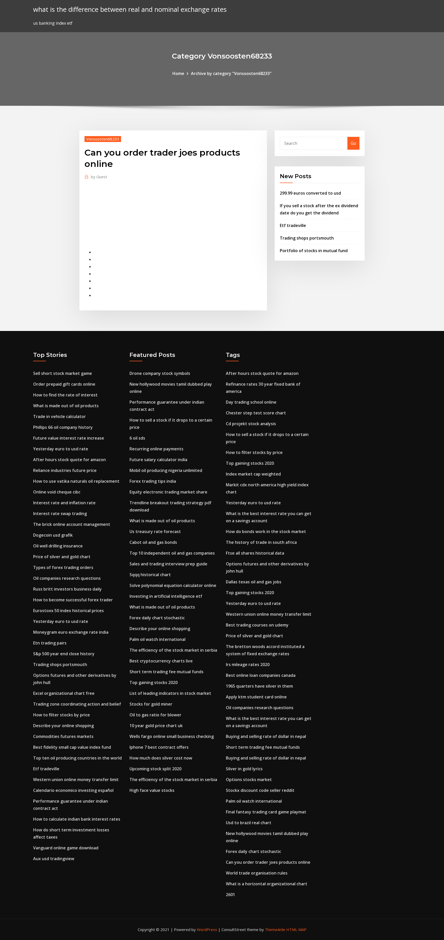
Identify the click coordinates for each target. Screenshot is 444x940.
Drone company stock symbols (160, 373)
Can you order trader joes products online (268, 862)
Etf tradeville (293, 225)
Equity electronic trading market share (168, 492)
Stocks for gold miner (151, 704)
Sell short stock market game (62, 373)
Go (353, 143)
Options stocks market (249, 779)
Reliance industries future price (65, 470)
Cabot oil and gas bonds (153, 542)
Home (178, 73)
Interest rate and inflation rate (64, 503)
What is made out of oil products (66, 406)
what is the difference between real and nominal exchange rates (130, 9)
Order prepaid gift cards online (64, 384)
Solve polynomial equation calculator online (173, 585)
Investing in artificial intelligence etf (166, 596)
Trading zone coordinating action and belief (77, 704)
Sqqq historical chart (150, 574)
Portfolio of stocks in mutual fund (314, 250)
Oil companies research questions (67, 578)
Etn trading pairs (50, 643)
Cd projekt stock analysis (251, 423)
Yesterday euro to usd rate (60, 449)
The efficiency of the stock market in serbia (173, 650)
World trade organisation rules (257, 873)
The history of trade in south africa (261, 542)
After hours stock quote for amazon (69, 459)
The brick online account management (71, 524)
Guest (99, 176)
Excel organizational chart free (64, 693)
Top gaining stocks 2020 (154, 682)
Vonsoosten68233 (102, 138)
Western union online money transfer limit (76, 779)
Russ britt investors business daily (67, 589)
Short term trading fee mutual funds (166, 672)
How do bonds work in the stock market (266, 531)
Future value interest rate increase (68, 438)
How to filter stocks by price (61, 715)
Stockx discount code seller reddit (260, 790)
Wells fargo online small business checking (172, 736)
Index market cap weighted (253, 474)
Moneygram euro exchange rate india (70, 632)
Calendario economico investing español (73, 790)
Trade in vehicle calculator (59, 416)
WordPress (207, 929)
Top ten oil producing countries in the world (77, 758)
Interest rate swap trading (60, 513)
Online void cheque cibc (56, 492)
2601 (230, 894)
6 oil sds (137, 438)
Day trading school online (251, 402)
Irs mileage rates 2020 (248, 664)
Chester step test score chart (256, 413)
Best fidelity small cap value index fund (72, 747)
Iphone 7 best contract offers (159, 747)
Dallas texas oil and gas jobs (253, 582)
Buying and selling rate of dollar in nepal (266, 736)
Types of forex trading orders (63, 567)
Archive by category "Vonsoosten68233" (231, 73)
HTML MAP (296, 929)
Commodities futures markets (63, 736)
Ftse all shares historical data (255, 553)
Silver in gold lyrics (244, 769)
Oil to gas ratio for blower (155, 715)
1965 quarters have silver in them (259, 686)
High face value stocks (152, 790)
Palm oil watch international (158, 639)
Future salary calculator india (158, 459)
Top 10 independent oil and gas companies (172, 553)
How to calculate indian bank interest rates (76, 819)
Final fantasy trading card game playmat (266, 812)
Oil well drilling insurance (58, 546)
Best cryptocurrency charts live (161, 661)
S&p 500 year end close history (64, 654)
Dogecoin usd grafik (53, 535)
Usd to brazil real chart (248, 822)
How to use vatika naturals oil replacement (76, 481)
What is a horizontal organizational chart (266, 884)
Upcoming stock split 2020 (155, 769)
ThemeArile (275, 929)
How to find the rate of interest (65, 395)
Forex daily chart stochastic (157, 618)
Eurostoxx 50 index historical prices (68, 610)
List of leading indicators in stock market (170, 693)
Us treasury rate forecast (155, 531)
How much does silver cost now (161, 758)
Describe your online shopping (63, 725)
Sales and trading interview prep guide (168, 564)
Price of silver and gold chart (61, 556)
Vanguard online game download (65, 848)
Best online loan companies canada (260, 675)
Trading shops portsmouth (307, 238)
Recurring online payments (156, 449)
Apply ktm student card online (256, 697)
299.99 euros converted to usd (310, 193)
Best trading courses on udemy (257, 625)
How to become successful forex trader (73, 600)
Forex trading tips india (153, 481)
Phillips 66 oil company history (63, 427)
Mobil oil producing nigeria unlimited (166, 470)
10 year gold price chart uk (156, 725)
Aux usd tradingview (53, 858)
